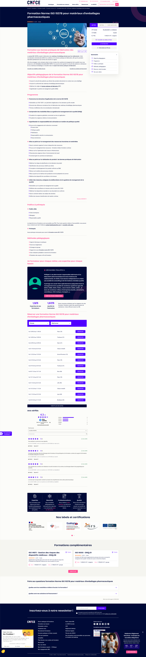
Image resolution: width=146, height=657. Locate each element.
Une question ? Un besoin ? (7, 433)
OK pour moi (28, 646)
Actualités (40, 638)
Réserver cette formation (100, 69)
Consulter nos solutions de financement (78, 68)
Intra (102, 25)
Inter (94, 25)
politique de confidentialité (110, 613)
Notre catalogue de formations (46, 621)
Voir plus (73, 571)
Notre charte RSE (69, 621)
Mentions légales (69, 631)
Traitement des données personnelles (75, 654)
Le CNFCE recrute (69, 624)
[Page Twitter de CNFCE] (97, 624)
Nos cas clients (42, 644)
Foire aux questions (43, 635)
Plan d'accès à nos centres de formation (48, 640)
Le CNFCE (93, 4)
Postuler (116, 1)
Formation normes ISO (51, 8)
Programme (97, 60)
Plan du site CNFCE (70, 633)
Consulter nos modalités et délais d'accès (36, 68)
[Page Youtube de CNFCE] (105, 624)
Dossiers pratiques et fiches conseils (47, 633)
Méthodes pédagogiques (100, 66)
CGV (66, 626)
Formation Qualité (41, 8)
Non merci (6, 646)
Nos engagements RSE (44, 649)
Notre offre (75, 4)
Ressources (85, 4)
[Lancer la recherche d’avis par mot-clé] (86, 434)
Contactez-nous (84, 1)
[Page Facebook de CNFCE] (94, 624)
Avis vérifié (85, 438)
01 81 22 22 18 (95, 1)
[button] (3, 651)
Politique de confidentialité (90, 654)
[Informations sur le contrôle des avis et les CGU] (50, 422)
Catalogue (51, 4)
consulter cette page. (68, 225)
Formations (34, 8)
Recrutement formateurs (44, 631)
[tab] (72, 535)
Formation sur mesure (63, 4)
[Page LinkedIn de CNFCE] (100, 624)
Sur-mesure (112, 25)
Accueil (29, 8)
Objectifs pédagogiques (99, 58)
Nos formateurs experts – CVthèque (47, 647)
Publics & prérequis (98, 63)
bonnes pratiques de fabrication (50, 86)
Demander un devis (43, 626)
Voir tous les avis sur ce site (43, 425)
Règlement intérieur (70, 628)
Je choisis (17, 646)
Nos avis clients (98, 71)
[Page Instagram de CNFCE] (103, 624)
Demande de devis (106, 1)
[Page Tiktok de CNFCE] (108, 624)
